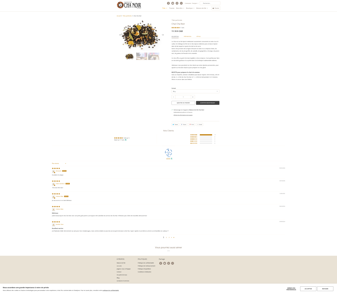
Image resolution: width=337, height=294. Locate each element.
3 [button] (169, 237)
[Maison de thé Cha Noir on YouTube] (172, 3)
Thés (164, 8)
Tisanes (171, 8)
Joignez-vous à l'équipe (124, 269)
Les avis (119, 266)
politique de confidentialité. (111, 290)
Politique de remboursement (146, 266)
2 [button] (166, 237)
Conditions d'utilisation (144, 272)
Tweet (176, 124)
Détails (198, 36)
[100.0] (168, 152)
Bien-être (179, 8)
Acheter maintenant (207, 103)
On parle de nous (122, 275)
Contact (119, 272)
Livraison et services (123, 281)
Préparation (187, 36)
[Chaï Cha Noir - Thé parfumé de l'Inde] (141, 35)
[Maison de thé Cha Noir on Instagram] (177, 3)
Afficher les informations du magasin (183, 115)
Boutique (189, 8)
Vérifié (168, 158)
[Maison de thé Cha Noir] (129, 5)
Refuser (325, 289)
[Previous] (120, 35)
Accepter (308, 289)
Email (200, 124)
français (194, 3)
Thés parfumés (177, 20)
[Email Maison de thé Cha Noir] (181, 3)
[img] (56, 168)
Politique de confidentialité (146, 263)
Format (174, 88)
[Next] (163, 35)
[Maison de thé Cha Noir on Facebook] (168, 3)
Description (175, 36)
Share (184, 124)
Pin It (192, 124)
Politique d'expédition (144, 269)
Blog (118, 278)
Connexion (188, 3)
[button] (176, 27)
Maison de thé (201, 8)
